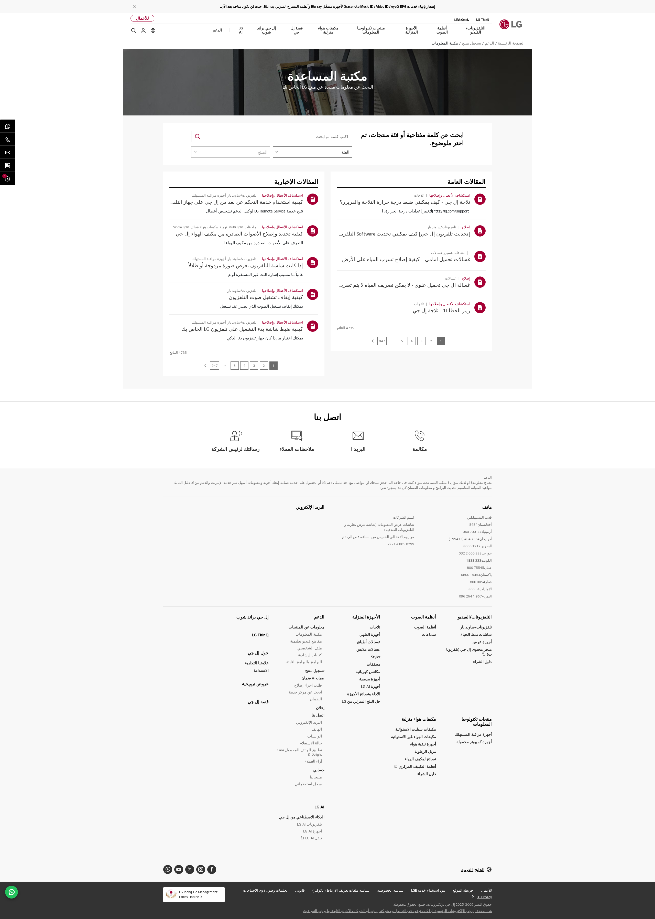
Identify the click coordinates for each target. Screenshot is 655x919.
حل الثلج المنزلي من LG (361, 701)
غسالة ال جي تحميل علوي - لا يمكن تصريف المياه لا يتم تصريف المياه (396, 285)
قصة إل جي (258, 701)
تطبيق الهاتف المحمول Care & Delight (299, 752)
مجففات (373, 664)
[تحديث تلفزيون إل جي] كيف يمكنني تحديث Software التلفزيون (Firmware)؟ (389, 233)
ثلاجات (375, 627)
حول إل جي (258, 652)
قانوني (300, 890)
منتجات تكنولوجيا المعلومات (477, 722)
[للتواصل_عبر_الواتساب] (11, 892)
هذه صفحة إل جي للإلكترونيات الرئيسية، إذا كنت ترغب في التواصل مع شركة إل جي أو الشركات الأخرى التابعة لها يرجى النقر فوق (397, 911)
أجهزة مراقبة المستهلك (473, 734)
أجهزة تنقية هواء (423, 744)
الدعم (319, 616)
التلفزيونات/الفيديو (475, 616)
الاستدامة (261, 670)
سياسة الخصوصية (390, 890)
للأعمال (142, 18)
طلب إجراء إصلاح (308, 685)
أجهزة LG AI (370, 686)
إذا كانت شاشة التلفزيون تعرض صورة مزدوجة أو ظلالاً (245, 265)
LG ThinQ (260, 634)
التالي (372, 341)
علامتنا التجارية (257, 662)
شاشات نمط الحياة (476, 634)
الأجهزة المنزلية (366, 616)
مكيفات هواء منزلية (419, 719)
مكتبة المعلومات (309, 634)
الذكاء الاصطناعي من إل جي (301, 817)
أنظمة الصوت (423, 616)
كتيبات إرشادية (310, 655)
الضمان (316, 699)
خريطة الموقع (463, 890)
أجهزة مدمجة (369, 679)
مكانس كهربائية (368, 671)
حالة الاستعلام (311, 743)
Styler (375, 656)
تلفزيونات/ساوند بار (476, 627)
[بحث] (133, 30)
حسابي (318, 769)
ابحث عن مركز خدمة (305, 692)
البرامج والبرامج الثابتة (304, 661)
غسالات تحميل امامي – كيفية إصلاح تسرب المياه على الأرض (406, 259)
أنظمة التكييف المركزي (417, 766)
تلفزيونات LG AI (309, 824)
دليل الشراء (482, 661)
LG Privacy (484, 897)
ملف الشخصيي (309, 648)
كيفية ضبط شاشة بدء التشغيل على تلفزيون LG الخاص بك (242, 329)
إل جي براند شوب (252, 616)
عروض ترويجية (255, 683)
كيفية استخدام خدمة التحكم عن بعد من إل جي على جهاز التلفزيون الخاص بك (221, 202)
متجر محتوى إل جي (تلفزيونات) (469, 652)
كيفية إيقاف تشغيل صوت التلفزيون (266, 297)
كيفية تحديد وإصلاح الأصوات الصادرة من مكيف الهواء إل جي (239, 233)
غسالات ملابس (368, 649)
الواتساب (314, 736)
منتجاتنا (316, 777)
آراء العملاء (313, 761)
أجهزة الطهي (369, 634)
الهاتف (316, 729)
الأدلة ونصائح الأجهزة (363, 693)
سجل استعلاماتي (308, 784)
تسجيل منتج (314, 670)
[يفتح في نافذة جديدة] (211, 869)
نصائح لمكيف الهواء (420, 758)
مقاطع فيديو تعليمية (306, 641)
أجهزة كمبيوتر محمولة (474, 741)
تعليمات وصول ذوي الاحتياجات (265, 890)
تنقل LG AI (313, 838)
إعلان (320, 707)
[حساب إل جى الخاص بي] (143, 30)
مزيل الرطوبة (425, 751)
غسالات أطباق (368, 641)
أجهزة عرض (482, 641)
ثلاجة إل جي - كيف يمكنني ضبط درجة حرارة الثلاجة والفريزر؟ (405, 202)
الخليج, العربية (472, 869)
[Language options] (153, 30)
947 (382, 341)
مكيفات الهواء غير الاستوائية (413, 736)
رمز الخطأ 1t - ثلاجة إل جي (441, 310)
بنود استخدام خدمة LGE (428, 890)
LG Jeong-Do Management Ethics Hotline (198, 894)
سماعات (429, 634)
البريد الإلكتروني (310, 507)
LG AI (319, 806)
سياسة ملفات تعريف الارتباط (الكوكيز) (340, 890)
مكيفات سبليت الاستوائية (415, 729)
